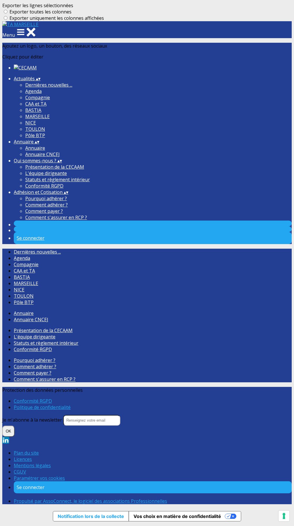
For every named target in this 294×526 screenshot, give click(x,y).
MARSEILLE (37, 116)
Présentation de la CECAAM (54, 167)
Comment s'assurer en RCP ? (56, 217)
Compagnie (37, 97)
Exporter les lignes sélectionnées (37, 5)
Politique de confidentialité (42, 407)
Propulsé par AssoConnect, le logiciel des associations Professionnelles (90, 501)
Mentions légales (32, 465)
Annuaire (35, 148)
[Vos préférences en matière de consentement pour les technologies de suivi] (283, 516)
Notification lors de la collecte (91, 516)
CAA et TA (36, 104)
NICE (30, 123)
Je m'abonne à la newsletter (32, 420)
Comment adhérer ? (46, 205)
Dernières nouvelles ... (48, 85)
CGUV (20, 472)
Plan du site (26, 453)
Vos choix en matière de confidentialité (177, 516)
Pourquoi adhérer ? (46, 198)
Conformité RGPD (44, 186)
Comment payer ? (44, 211)
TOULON (35, 129)
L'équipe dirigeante (46, 173)
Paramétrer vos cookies (39, 478)
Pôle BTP (35, 135)
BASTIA (33, 110)
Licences (23, 459)
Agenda (33, 91)
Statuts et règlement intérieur (57, 179)
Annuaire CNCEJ (42, 154)
